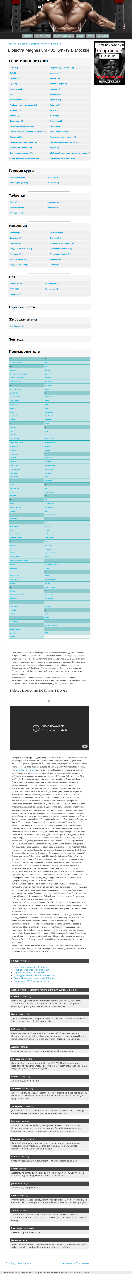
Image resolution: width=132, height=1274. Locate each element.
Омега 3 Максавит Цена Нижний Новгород (35, 978)
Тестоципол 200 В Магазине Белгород (33, 981)
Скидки (80, 36)
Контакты (102, 36)
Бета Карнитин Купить (26, 770)
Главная (27, 36)
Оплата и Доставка (63, 36)
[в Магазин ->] (109, 42)
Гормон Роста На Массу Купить (29, 972)
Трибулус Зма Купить (18, 1263)
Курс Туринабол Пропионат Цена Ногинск (35, 975)
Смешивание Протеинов (74, 1263)
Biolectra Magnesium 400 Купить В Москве (39, 43)
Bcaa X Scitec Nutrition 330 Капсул (30, 967)
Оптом (90, 36)
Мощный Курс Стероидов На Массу (32, 969)
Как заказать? (42, 36)
